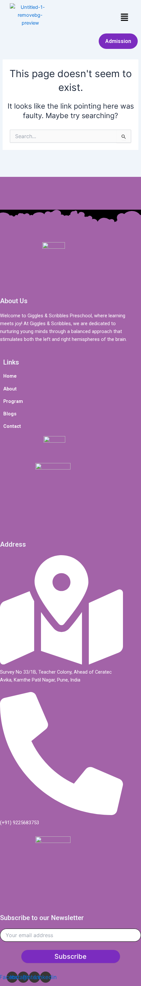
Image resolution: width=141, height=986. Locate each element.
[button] (124, 17)
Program (13, 401)
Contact (12, 426)
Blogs (9, 414)
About (10, 389)
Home (10, 376)
